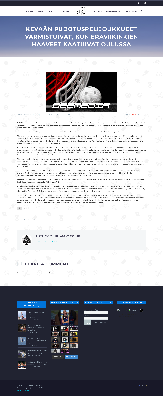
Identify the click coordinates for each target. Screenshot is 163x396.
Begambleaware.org (24, 390)
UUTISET (36, 114)
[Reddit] (35, 219)
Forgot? (95, 322)
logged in (30, 273)
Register (102, 322)
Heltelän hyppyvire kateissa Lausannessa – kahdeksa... (36, 327)
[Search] (141, 11)
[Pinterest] (25, 219)
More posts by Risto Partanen (50, 241)
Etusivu (29, 11)
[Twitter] (142, 3)
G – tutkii (97, 11)
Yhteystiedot (130, 11)
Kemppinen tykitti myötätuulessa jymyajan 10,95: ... (36, 340)
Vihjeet (52, 11)
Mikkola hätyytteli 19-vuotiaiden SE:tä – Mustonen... (35, 314)
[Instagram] (145, 3)
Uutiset (41, 11)
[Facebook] (138, 3)
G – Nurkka (65, 11)
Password (88, 316)
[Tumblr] (28, 219)
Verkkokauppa (113, 11)
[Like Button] (19, 208)
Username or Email (91, 310)
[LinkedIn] (31, 219)
